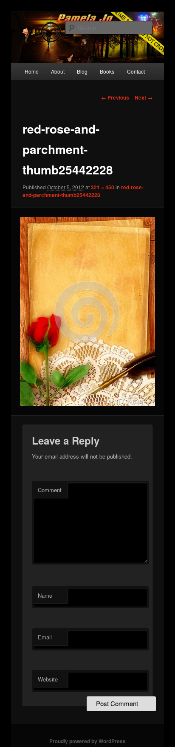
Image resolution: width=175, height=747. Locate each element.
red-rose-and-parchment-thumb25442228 (83, 191)
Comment (50, 490)
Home (32, 71)
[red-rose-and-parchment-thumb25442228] (87, 311)
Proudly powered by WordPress (87, 741)
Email (45, 637)
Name (45, 595)
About (58, 71)
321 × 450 (102, 187)
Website (48, 679)
